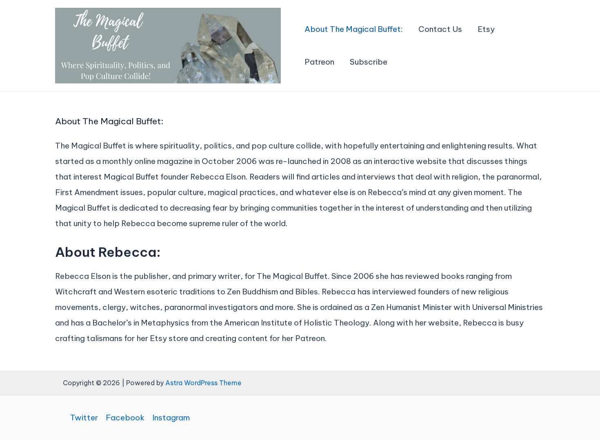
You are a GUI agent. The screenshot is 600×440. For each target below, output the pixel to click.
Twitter (84, 418)
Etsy (486, 29)
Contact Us (440, 29)
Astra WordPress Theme (203, 383)
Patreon (319, 62)
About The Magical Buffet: (353, 29)
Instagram (171, 418)
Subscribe (368, 62)
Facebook (125, 418)
